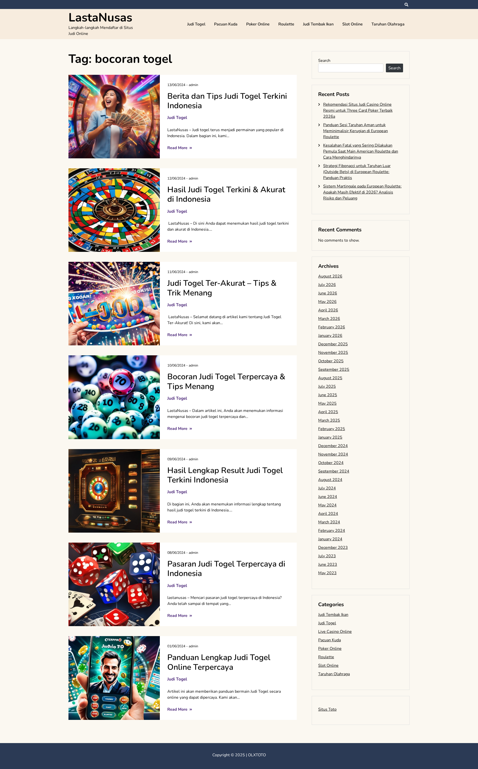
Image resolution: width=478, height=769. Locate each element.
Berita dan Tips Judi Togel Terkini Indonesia (227, 101)
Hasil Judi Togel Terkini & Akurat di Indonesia (226, 194)
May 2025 (327, 403)
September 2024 (333, 471)
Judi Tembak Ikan (318, 24)
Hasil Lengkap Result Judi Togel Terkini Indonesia (225, 475)
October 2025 (331, 361)
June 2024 (327, 496)
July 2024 (327, 488)
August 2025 (330, 378)
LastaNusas (100, 17)
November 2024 (333, 454)
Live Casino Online (335, 631)
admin (193, 85)
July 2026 (327, 285)
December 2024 (333, 446)
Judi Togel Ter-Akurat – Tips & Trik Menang (222, 288)
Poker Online (258, 24)
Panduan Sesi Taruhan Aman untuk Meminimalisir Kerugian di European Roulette (355, 131)
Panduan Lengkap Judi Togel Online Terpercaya (218, 662)
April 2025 (328, 412)
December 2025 (333, 344)
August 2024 (330, 479)
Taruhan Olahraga (388, 24)
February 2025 (331, 429)
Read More (177, 148)
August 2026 (330, 276)
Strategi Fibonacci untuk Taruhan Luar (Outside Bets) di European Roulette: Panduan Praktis (357, 172)
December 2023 (333, 547)
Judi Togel (196, 24)
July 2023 (327, 556)
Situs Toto (327, 709)
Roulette (286, 24)
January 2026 (330, 335)
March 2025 (329, 420)
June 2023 (327, 564)
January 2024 (330, 539)
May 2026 (327, 301)
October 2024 (331, 463)
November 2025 (333, 352)
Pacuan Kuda (226, 24)
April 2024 (328, 513)
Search (324, 60)
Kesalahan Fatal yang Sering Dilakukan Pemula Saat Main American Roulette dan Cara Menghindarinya (360, 151)
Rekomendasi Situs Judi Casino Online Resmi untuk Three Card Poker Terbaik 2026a (358, 110)
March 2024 (329, 522)
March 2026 (329, 318)
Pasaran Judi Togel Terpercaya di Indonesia (226, 569)
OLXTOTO (257, 755)
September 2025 (333, 369)
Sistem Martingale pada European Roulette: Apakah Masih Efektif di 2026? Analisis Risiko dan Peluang (362, 192)
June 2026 (327, 293)
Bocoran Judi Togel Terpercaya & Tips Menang (226, 381)
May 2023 (327, 573)
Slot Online (352, 24)
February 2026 (331, 327)
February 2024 (331, 530)
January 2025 (330, 437)
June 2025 (327, 395)
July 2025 (327, 386)
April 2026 (328, 310)
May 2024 (327, 505)
